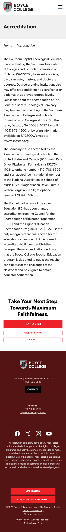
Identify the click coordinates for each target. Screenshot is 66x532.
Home (8, 45)
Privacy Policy (22, 520)
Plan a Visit (33, 324)
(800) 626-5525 (33, 382)
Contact (32, 389)
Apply (33, 339)
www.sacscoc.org (16, 141)
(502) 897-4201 (33, 409)
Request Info (33, 333)
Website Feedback (40, 520)
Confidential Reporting (33, 500)
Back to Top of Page (33, 523)
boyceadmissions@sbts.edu (33, 412)
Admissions (33, 406)
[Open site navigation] (60, 7)
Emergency (33, 491)
